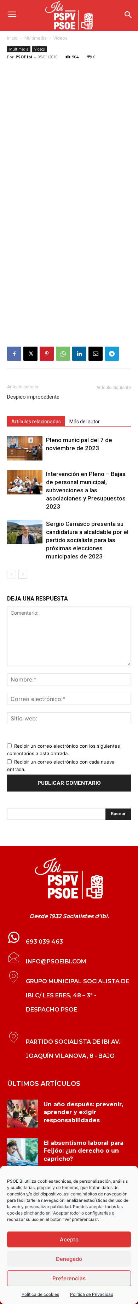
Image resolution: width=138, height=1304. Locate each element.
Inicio (12, 38)
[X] (30, 354)
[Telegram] (112, 354)
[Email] (95, 354)
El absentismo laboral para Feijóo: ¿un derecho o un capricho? (83, 1151)
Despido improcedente (33, 397)
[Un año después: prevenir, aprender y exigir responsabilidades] (22, 1114)
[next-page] (22, 574)
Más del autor (84, 421)
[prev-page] (11, 574)
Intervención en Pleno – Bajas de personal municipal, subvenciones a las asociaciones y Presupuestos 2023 (86, 490)
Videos (60, 38)
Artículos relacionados (36, 421)
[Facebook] (14, 354)
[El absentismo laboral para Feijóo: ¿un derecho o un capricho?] (22, 1152)
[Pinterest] (47, 354)
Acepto (69, 1239)
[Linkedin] (79, 354)
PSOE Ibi (24, 56)
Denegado (69, 1259)
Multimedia (35, 38)
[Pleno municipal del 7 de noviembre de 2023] (24, 448)
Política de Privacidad (91, 1294)
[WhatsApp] (63, 354)
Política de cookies (40, 1294)
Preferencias (69, 1278)
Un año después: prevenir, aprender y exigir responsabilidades (83, 1112)
